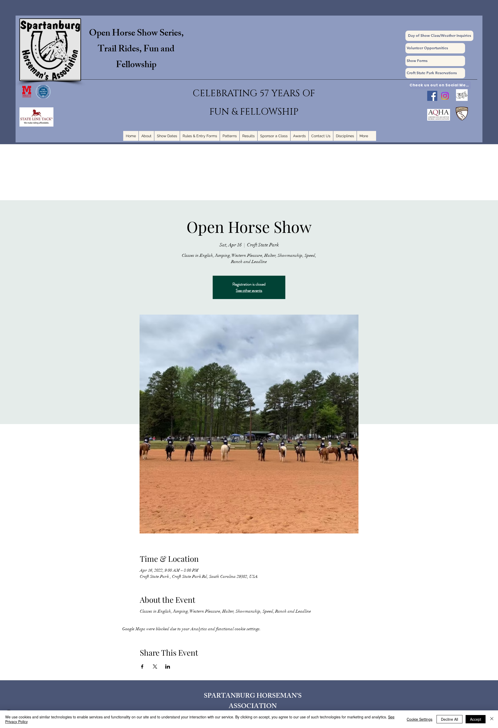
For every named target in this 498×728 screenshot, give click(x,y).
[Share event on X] (155, 666)
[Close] (492, 719)
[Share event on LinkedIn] (167, 666)
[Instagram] (445, 96)
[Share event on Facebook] (142, 666)
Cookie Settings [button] (419, 719)
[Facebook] (432, 96)
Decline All (449, 719)
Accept (475, 719)
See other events (249, 290)
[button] (435, 61)
